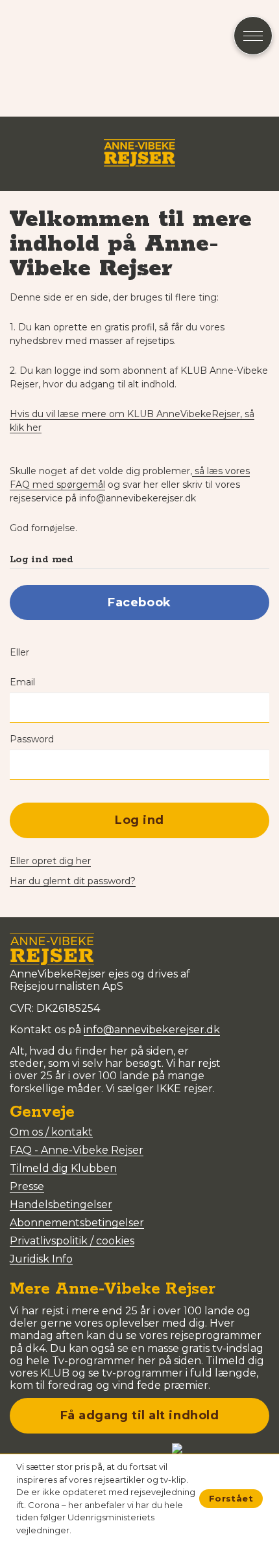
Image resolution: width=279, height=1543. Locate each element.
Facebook (139, 602)
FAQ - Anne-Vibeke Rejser (76, 1150)
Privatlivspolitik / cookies (72, 1241)
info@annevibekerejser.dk (152, 1029)
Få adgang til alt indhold (139, 1415)
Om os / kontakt (51, 1132)
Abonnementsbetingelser (77, 1223)
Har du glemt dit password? (73, 881)
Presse (27, 1186)
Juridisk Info (41, 1259)
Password (32, 739)
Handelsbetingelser (61, 1204)
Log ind (139, 820)
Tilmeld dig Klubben (63, 1168)
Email (22, 682)
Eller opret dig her (50, 861)
